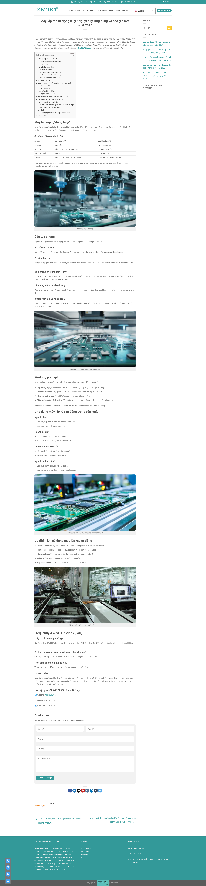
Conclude (41, 110)
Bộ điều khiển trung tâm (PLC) (51, 72)
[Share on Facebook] (70, 791)
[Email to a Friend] (79, 791)
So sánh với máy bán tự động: (51, 61)
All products (86, 848)
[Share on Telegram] (100, 791)
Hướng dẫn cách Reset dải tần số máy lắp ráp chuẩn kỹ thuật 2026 (157, 58)
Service (111, 10)
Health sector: (46, 88)
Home (71, 10)
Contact (126, 10)
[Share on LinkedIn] (91, 791)
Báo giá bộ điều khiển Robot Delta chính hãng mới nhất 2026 (157, 66)
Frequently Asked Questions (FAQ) (50, 99)
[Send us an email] (168, 2)
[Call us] (170, 2)
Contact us (42, 116)
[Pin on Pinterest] (83, 791)
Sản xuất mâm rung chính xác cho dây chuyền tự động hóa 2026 (155, 75)
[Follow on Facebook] (163, 2)
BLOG (118, 10)
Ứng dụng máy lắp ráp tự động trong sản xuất (54, 83)
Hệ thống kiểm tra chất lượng (51, 75)
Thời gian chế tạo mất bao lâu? (51, 107)
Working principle (44, 80)
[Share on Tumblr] (96, 791)
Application (101, 10)
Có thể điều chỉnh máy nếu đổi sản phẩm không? (57, 105)
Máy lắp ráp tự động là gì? (47, 59)
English (140, 11)
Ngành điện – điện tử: (48, 91)
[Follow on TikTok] (166, 2)
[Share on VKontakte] (87, 791)
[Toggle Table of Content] (71, 55)
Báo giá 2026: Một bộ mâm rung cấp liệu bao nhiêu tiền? (156, 43)
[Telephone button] (106, 883)
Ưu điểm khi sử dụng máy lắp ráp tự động (53, 97)
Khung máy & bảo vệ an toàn (50, 77)
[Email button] (100, 883)
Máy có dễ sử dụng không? (50, 102)
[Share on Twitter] (74, 791)
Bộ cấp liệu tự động (47, 67)
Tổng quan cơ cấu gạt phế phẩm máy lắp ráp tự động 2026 (156, 51)
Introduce (90, 10)
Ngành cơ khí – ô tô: (48, 94)
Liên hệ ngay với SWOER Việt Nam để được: (55, 113)
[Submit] (169, 28)
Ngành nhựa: (45, 86)
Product (79, 10)
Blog (83, 857)
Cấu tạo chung (43, 64)
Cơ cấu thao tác (46, 70)
